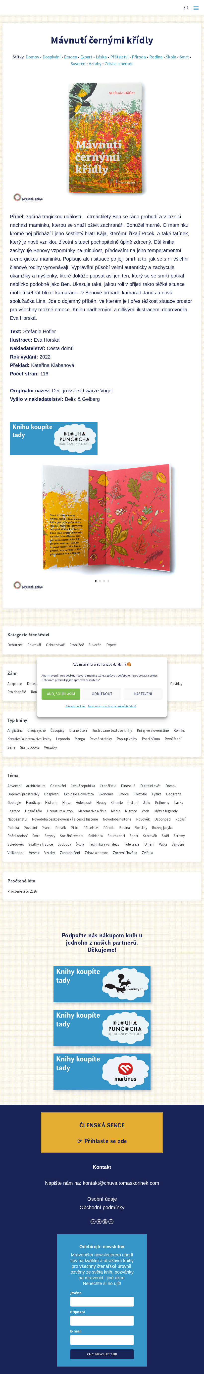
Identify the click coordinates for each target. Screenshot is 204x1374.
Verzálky (50, 747)
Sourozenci (116, 835)
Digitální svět (150, 785)
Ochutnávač (55, 644)
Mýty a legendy (166, 811)
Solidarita (95, 835)
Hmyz (66, 802)
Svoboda (64, 844)
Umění (149, 844)
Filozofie (140, 794)
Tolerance (132, 844)
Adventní (14, 785)
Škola (171, 57)
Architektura (36, 785)
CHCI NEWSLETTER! (102, 1354)
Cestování (58, 785)
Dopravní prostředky (23, 794)
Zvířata (147, 852)
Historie (51, 802)
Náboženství (17, 819)
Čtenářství (108, 785)
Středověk (15, 844)
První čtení (173, 738)
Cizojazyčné (36, 730)
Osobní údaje (102, 1199)
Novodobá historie (117, 819)
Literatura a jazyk (60, 811)
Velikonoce (15, 852)
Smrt (184, 57)
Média (115, 811)
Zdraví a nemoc (119, 63)
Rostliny (141, 827)
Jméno (76, 1292)
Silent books (29, 747)
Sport (134, 835)
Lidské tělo (33, 811)
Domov (32, 57)
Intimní (133, 802)
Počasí (180, 819)
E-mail (75, 1331)
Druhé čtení (78, 730)
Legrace (13, 811)
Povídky (176, 683)
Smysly (50, 835)
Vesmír (34, 852)
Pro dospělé (16, 691)
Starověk (150, 835)
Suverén (78, 63)
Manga (80, 738)
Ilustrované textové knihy (112, 730)
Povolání (30, 827)
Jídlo (146, 802)
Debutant (15, 644)
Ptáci (75, 827)
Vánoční (178, 844)
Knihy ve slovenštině (153, 730)
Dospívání (51, 57)
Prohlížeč (76, 644)
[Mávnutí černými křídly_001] (102, 591)
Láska (101, 57)
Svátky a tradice (40, 844)
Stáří (165, 835)
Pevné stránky (101, 738)
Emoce (70, 57)
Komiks (179, 730)
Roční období (17, 835)
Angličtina (15, 730)
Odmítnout (102, 693)
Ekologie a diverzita (79, 794)
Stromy (179, 835)
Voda (146, 811)
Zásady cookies (75, 706)
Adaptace (14, 683)
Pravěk (60, 827)
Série (11, 747)
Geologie (14, 802)
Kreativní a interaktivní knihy (29, 738)
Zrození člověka (125, 852)
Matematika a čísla (92, 811)
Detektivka (35, 683)
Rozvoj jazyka (162, 827)
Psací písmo (151, 738)
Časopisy (57, 730)
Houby (101, 802)
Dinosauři (128, 785)
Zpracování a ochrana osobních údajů (112, 706)
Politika (13, 827)
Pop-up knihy (127, 738)
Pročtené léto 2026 (22, 891)
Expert (86, 57)
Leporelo (63, 738)
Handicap (33, 802)
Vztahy (95, 63)
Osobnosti (162, 819)
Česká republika (83, 785)
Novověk (143, 819)
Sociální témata (72, 835)
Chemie (117, 802)
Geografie (174, 794)
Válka (163, 844)
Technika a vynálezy (104, 844)
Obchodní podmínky (102, 1207)
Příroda (139, 57)
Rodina (155, 57)
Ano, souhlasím (61, 693)
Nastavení (143, 693)
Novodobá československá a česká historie (65, 819)
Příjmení (77, 1312)
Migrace (131, 811)
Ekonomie (106, 794)
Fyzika (156, 794)
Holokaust (84, 802)
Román (36, 691)
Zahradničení (70, 852)
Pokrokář (34, 644)
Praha (46, 827)
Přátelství (119, 57)
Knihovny (162, 802)
